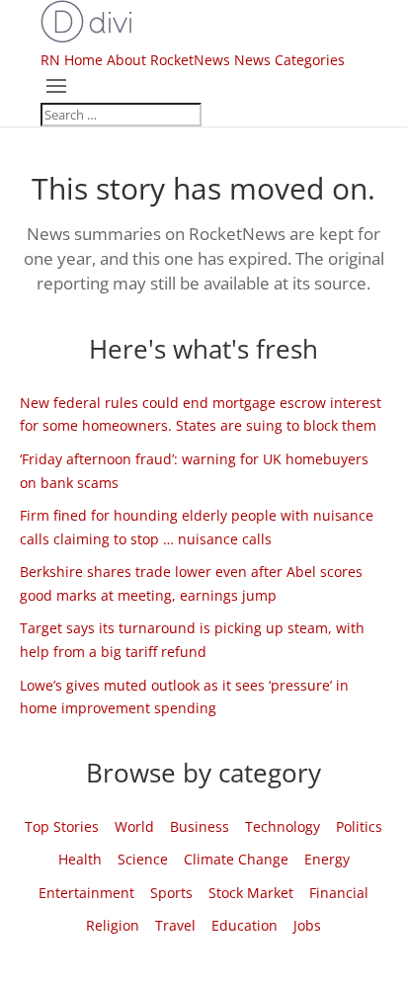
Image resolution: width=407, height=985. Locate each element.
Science (143, 859)
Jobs (307, 925)
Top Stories (62, 826)
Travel (175, 925)
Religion (112, 925)
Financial (338, 892)
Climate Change (236, 859)
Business (199, 826)
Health (80, 859)
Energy (327, 859)
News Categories (289, 59)
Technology (282, 826)
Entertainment (86, 892)
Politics (359, 826)
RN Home (72, 59)
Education (244, 925)
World (134, 826)
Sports (171, 892)
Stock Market (250, 892)
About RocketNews (168, 59)
